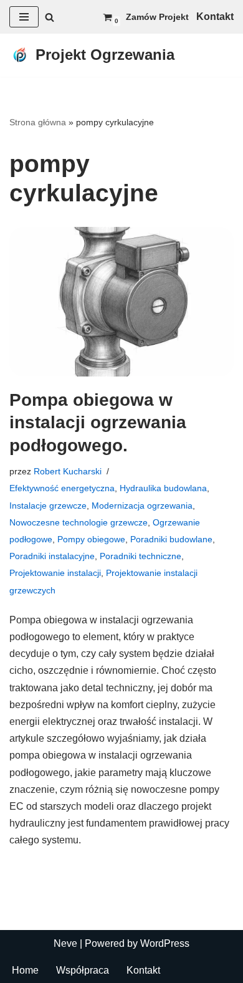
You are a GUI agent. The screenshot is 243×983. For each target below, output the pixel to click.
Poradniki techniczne (140, 556)
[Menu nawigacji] (24, 16)
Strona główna (37, 122)
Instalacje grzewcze (48, 506)
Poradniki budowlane (171, 539)
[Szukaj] (49, 17)
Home (25, 970)
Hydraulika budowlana (163, 488)
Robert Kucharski (68, 471)
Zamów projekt (157, 17)
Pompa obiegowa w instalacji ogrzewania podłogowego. (97, 422)
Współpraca (82, 970)
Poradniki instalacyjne (52, 556)
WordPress (164, 943)
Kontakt (143, 970)
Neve (65, 943)
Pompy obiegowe (91, 539)
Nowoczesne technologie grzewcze (78, 522)
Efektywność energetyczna (62, 488)
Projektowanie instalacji (55, 573)
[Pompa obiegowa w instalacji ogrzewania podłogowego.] (121, 301)
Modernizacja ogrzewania (142, 506)
